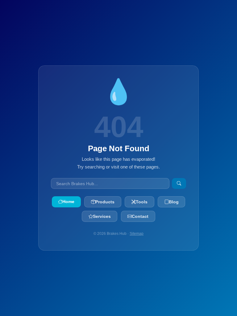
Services (102, 216)
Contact (140, 216)
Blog (174, 201)
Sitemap (136, 233)
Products (104, 201)
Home (68, 201)
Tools (142, 201)
